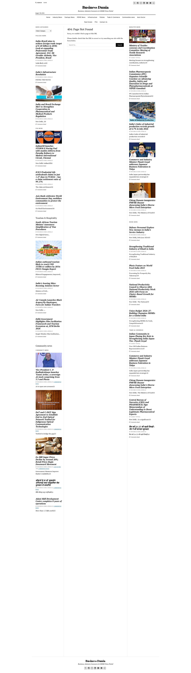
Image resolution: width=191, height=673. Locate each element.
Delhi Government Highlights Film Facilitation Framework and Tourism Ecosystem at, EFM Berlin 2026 (48, 324)
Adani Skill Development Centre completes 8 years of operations (49, 501)
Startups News (70, 17)
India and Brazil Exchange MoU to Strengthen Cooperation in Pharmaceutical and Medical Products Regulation (48, 110)
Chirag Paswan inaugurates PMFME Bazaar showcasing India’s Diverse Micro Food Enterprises (142, 204)
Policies (102, 17)
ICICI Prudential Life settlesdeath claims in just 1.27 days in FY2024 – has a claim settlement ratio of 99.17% (48, 177)
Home (45, 2)
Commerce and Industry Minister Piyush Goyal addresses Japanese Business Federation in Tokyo (140, 164)
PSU (96, 22)
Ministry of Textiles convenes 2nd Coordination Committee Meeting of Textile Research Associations (142, 50)
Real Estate (88, 22)
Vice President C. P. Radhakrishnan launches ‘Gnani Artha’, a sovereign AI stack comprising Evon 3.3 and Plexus (48, 375)
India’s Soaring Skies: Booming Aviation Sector (47, 284)
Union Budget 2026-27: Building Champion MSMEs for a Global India (142, 313)
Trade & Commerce (113, 17)
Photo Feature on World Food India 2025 (140, 266)
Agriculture (57, 467)
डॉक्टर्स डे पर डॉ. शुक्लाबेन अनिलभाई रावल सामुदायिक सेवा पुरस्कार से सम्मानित (47, 482)
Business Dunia (95, 7)
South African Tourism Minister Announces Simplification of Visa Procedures (46, 225)
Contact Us (103, 22)
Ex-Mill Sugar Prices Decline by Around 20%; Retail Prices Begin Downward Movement (47, 460)
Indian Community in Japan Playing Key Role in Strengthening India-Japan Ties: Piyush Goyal (141, 337)
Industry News (57, 17)
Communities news (128, 17)
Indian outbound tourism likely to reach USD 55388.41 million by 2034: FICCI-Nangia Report (48, 265)
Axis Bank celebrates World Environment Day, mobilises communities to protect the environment (49, 199)
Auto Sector (141, 17)
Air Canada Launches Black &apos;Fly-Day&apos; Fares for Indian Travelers (49, 302)
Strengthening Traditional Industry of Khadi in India (141, 247)
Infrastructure (92, 17)
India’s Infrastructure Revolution (46, 73)
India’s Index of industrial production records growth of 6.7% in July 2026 (141, 126)
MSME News (81, 17)
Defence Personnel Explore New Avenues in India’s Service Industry (141, 229)
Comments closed (41, 65)
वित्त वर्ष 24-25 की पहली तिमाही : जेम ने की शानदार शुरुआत (142, 427)
